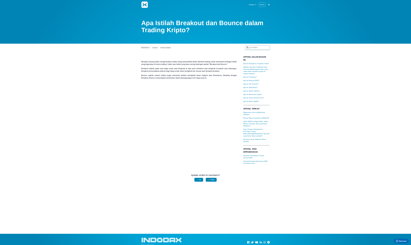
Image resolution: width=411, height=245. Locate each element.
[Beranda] (144, 4)
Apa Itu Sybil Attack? (250, 87)
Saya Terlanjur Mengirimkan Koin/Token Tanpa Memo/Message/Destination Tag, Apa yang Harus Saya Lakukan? (256, 132)
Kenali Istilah (165, 48)
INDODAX (145, 48)
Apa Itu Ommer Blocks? (251, 91)
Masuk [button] (262, 4)
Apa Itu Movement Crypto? (252, 94)
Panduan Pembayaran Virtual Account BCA (253, 157)
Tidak (212, 180)
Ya (200, 180)
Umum (155, 48)
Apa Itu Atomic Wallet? (251, 101)
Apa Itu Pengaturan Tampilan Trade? (256, 63)
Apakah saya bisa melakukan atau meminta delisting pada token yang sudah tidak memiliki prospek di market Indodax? (255, 70)
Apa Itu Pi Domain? (250, 77)
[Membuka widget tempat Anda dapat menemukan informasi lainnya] (401, 241)
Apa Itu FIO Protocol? (250, 84)
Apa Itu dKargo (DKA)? (251, 80)
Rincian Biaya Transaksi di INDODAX (256, 118)
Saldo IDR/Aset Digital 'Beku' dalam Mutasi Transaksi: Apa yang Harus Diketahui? (255, 124)
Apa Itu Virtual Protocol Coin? (253, 98)
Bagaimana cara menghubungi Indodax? (254, 113)
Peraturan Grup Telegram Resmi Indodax (254, 140)
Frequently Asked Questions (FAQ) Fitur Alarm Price (255, 162)
